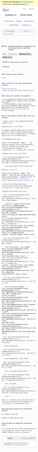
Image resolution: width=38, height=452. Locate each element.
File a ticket (9, 21)
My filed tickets (14, 25)
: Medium (26, 54)
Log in (24, 9)
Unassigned (6, 66)
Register (31, 9)
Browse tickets (28, 21)
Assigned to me (26, 25)
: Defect (8, 57)
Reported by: (6, 62)
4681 (5, 46)
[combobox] (14, 31)
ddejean (12, 62)
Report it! (30, 2)
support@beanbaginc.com (20, 4)
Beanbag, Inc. (11, 15)
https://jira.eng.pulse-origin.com (17, 109)
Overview (19, 21)
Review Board (26, 15)
